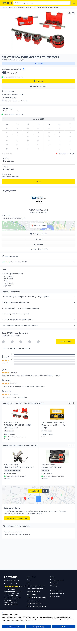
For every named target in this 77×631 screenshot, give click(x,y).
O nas (29, 580)
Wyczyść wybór (7, 153)
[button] (38, 262)
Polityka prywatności (57, 594)
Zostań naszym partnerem (36, 586)
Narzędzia (12, 7)
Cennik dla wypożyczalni (35, 589)
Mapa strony (31, 577)
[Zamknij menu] (73, 3)
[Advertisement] (38, 554)
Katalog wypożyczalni (57, 580)
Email (40, 239)
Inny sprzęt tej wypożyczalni (38, 249)
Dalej (38, 182)
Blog (28, 583)
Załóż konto (54, 583)
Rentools (4, 7)
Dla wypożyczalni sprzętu (35, 603)
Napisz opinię (65, 341)
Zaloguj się (53, 586)
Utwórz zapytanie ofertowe (17, 518)
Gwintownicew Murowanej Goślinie (17, 535)
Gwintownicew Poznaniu (13, 532)
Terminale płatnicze (33, 591)
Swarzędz (24, 101)
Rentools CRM (31, 594)
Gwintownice (20, 7)
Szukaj (52, 577)
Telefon (40, 245)
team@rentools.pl (13, 584)
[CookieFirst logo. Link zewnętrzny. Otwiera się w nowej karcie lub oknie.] (2, 612)
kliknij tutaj (15, 586)
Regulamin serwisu (56, 591)
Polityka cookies (55, 596)
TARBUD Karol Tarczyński (38, 210)
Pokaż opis (38, 63)
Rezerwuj (39, 81)
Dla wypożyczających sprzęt (36, 606)
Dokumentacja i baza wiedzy (36, 597)
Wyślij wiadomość (40, 86)
